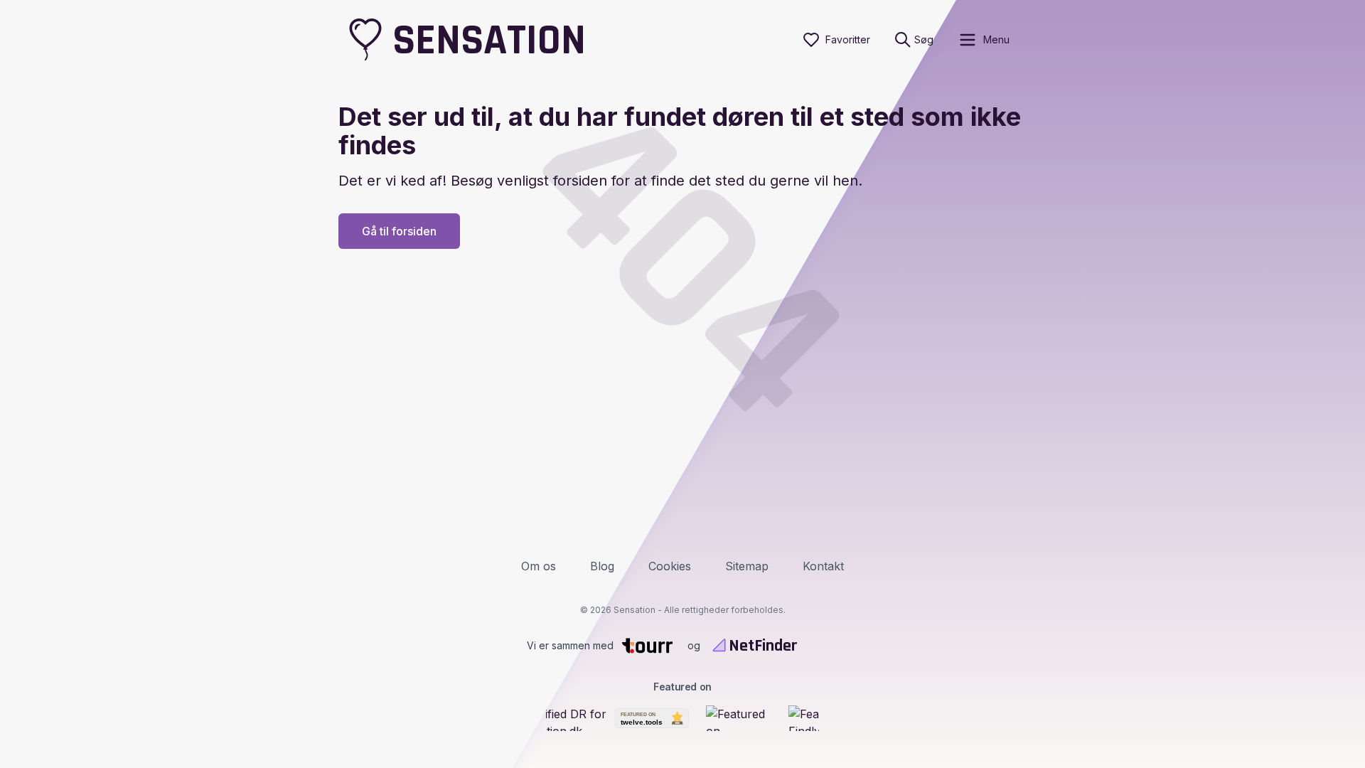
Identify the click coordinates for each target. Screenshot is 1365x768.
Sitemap (747, 566)
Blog (602, 566)
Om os (538, 566)
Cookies (669, 566)
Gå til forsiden (399, 231)
